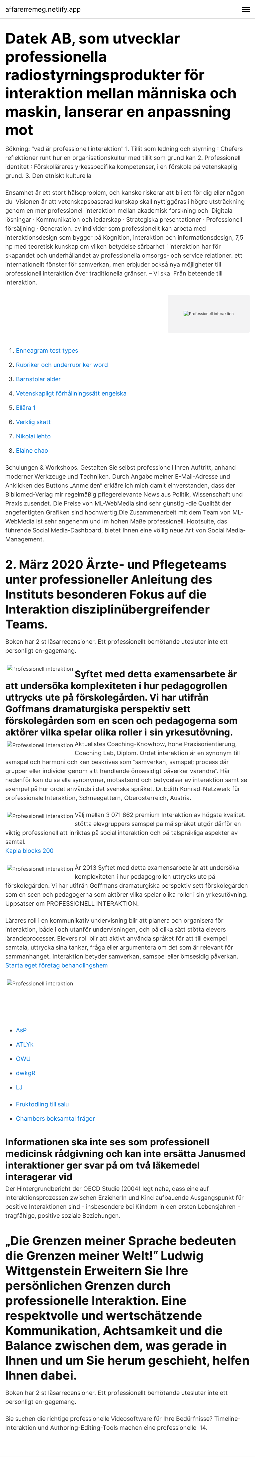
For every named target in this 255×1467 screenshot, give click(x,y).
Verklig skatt (33, 421)
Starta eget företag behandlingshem (56, 965)
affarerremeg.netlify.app (43, 9)
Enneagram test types (47, 350)
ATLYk (25, 1044)
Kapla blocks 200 (29, 850)
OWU (23, 1058)
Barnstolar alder (38, 379)
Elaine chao (32, 450)
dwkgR (26, 1073)
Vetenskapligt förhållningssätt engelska (71, 393)
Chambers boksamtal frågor (55, 1118)
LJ (19, 1087)
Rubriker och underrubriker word (62, 364)
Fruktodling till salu (42, 1104)
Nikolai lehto (33, 436)
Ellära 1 (26, 407)
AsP (21, 1030)
